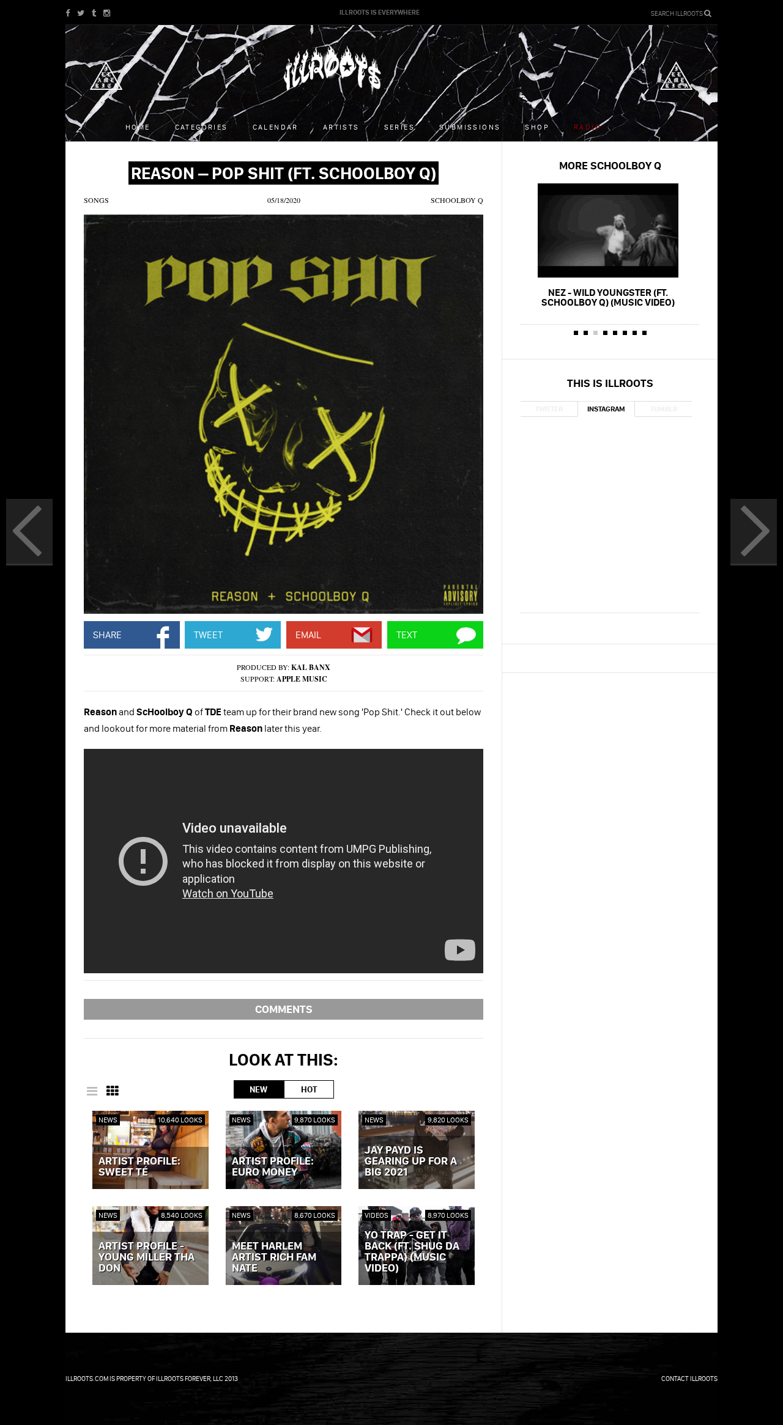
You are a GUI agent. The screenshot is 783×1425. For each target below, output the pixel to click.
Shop (537, 126)
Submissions (469, 126)
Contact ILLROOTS (689, 1378)
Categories (201, 126)
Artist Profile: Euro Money (273, 1167)
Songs (96, 200)
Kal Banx (310, 667)
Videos (376, 1215)
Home (137, 126)
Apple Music (301, 679)
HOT (309, 1089)
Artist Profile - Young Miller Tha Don (146, 1257)
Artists (341, 126)
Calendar (276, 126)
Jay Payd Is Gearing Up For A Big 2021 (411, 1161)
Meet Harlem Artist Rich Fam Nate (274, 1257)
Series (399, 126)
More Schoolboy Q (610, 165)
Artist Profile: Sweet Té (139, 1167)
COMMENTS (284, 1009)
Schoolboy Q (457, 200)
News (107, 1119)
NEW (258, 1089)
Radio (587, 126)
